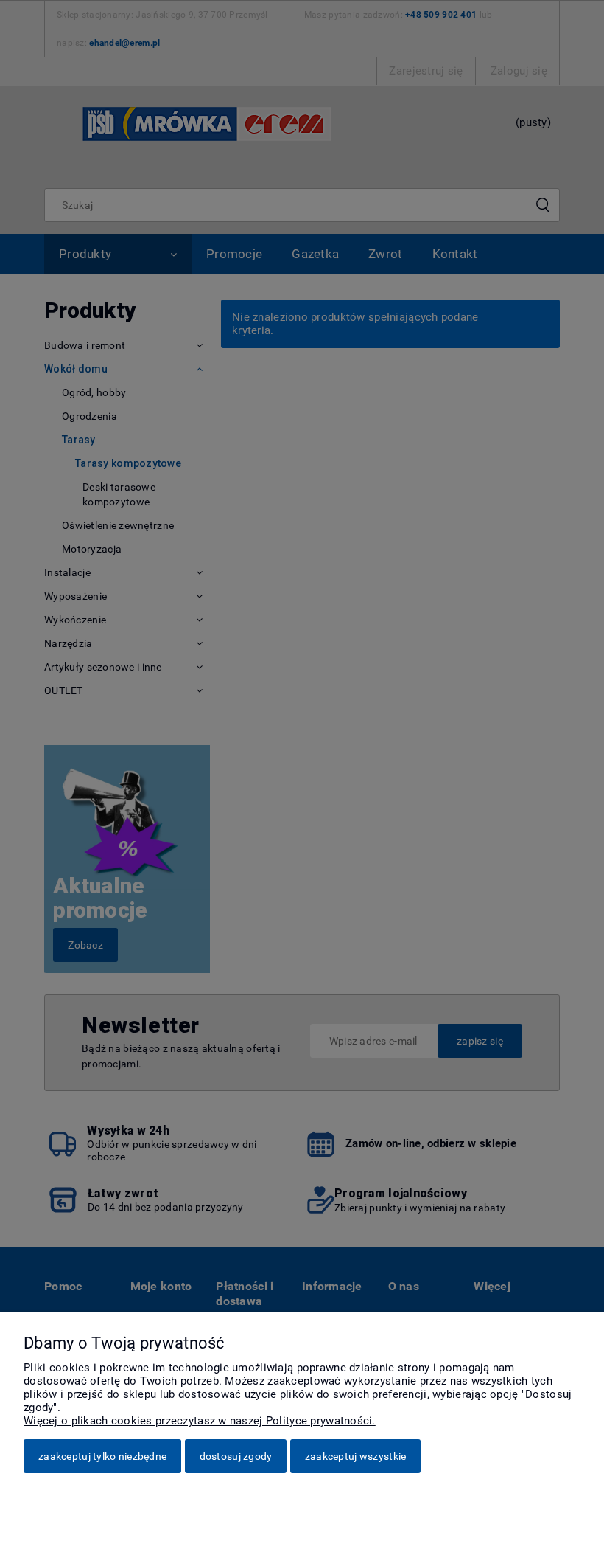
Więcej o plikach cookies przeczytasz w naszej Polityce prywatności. (200, 1420)
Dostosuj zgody (236, 1456)
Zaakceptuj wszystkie (356, 1456)
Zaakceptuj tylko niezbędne (102, 1456)
